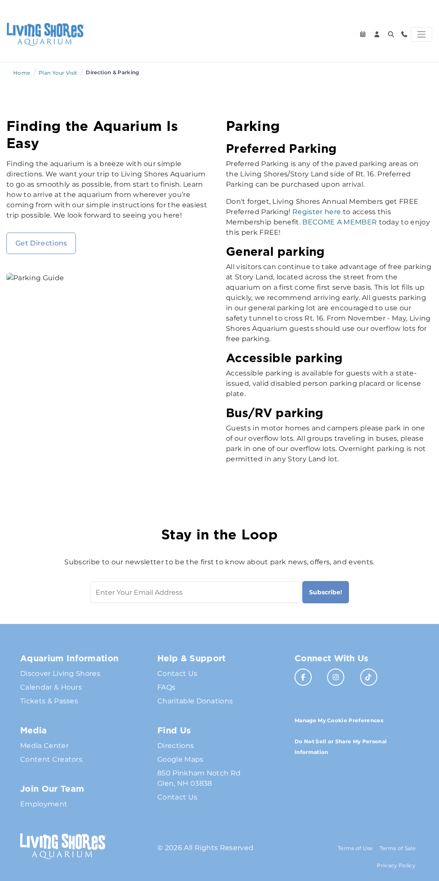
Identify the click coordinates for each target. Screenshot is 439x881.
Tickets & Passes (49, 701)
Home (21, 73)
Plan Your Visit (58, 73)
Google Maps (180, 759)
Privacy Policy (396, 865)
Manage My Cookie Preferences (339, 720)
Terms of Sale (397, 848)
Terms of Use (355, 848)
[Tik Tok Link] (368, 677)
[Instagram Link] (335, 677)
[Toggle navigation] (421, 34)
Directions (175, 746)
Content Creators (51, 759)
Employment (43, 804)
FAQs (166, 687)
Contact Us (177, 673)
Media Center (44, 746)
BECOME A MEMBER (339, 222)
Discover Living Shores (60, 673)
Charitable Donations (195, 701)
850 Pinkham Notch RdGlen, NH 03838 (199, 778)
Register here (316, 212)
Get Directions (41, 243)
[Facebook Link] (303, 677)
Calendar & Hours (51, 687)
